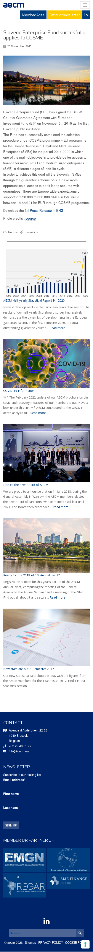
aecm (11, 942)
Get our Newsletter (64, 15)
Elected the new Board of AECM (25, 485)
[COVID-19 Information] (46, 363)
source (31, 218)
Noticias (13, 232)
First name (11, 793)
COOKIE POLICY (77, 942)
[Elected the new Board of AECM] (46, 453)
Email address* (14, 779)
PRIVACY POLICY (50, 942)
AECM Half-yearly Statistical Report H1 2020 (34, 300)
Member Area (33, 15)
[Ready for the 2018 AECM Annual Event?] (46, 545)
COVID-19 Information (19, 391)
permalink (31, 232)
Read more (57, 328)
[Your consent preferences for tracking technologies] (85, 944)
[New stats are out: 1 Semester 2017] (46, 637)
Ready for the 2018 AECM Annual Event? (31, 575)
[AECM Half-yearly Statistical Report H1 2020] (46, 273)
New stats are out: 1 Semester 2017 (28, 669)
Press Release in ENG (46, 210)
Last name (11, 807)
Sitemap (30, 942)
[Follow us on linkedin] (86, 14)
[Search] (80, 933)
